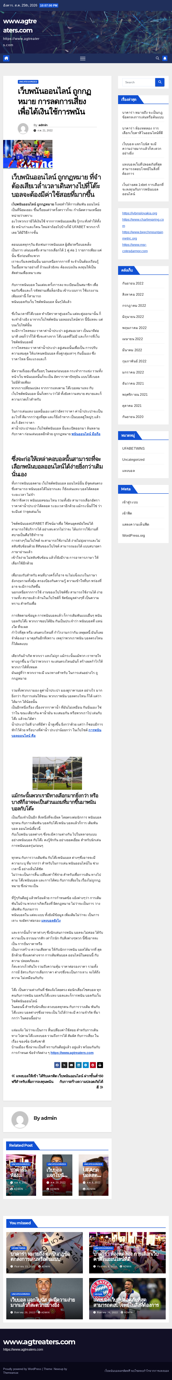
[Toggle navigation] (83, 58)
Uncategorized (28, 82)
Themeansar (10, 1372)
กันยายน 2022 (132, 283)
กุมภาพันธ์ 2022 (134, 361)
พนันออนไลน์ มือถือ (86, 434)
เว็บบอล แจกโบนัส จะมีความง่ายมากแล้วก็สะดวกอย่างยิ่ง (142, 148)
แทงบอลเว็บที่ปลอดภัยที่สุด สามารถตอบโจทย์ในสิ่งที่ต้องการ (142, 169)
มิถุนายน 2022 (133, 317)
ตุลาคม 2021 (132, 405)
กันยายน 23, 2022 (25, 1266)
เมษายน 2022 (132, 339)
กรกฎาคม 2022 (134, 305)
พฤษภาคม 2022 (134, 328)
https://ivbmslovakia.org (139, 213)
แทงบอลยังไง (51, 920)
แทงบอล (128, 471)
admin (43, 125)
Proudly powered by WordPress (22, 1369)
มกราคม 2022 (133, 372)
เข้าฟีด (127, 513)
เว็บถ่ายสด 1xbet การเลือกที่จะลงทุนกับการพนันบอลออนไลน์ (143, 189)
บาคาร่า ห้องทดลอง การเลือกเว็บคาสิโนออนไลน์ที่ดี (125, 1256)
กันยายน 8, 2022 (107, 1266)
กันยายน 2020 (132, 417)
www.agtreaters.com (39, 1341)
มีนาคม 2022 (132, 350)
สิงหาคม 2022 (133, 294)
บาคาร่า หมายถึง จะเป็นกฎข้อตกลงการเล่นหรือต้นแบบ (40, 1256)
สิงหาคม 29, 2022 (25, 1312)
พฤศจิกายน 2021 (135, 394)
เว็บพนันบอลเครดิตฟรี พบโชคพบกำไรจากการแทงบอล (137, 1370)
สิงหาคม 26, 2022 (108, 1312)
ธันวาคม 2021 (133, 383)
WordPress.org (133, 535)
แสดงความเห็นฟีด (135, 524)
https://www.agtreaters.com (72, 1053)
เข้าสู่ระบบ (130, 502)
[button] (157, 58)
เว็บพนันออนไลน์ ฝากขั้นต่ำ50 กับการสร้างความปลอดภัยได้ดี (80, 1081)
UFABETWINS (133, 448)
